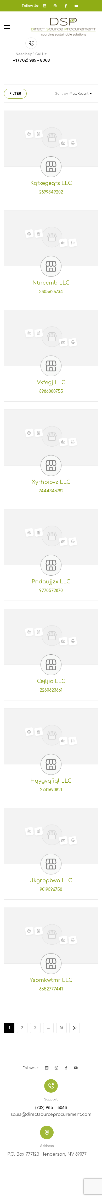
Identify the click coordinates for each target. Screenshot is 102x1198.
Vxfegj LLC (51, 382)
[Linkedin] (44, 6)
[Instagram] (56, 1067)
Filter (15, 93)
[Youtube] (76, 6)
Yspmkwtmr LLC (51, 980)
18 (61, 1028)
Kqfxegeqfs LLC (51, 183)
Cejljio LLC (51, 681)
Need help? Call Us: (31, 54)
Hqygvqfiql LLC (51, 781)
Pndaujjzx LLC (51, 582)
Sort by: (62, 93)
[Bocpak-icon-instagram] (55, 6)
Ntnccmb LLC (51, 283)
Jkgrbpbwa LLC (51, 881)
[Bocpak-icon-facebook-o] (66, 6)
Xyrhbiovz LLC (51, 482)
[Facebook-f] (66, 1067)
